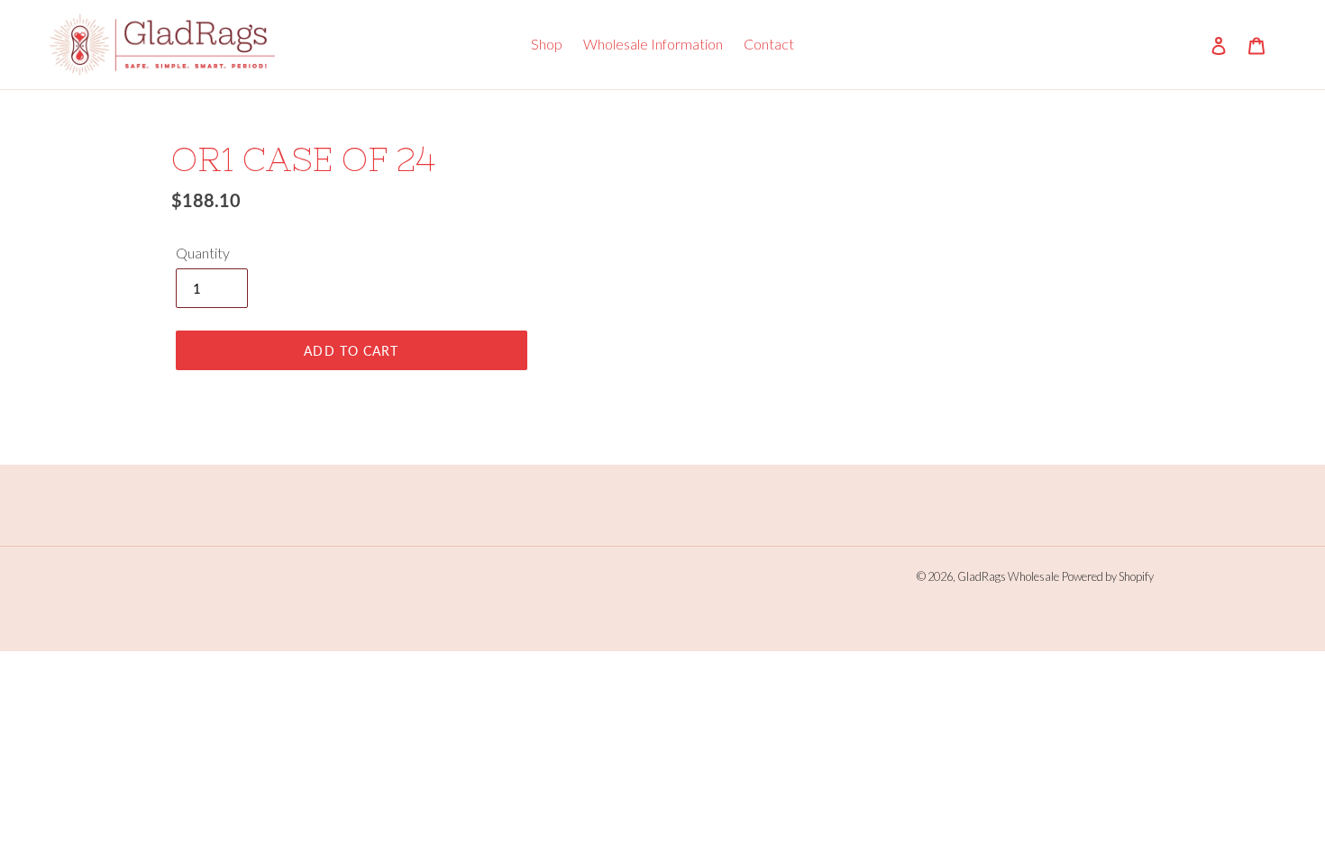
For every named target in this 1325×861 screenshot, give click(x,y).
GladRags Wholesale (1008, 576)
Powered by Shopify (1108, 576)
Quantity (203, 252)
